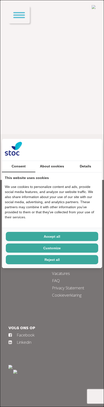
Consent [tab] (19, 166)
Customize (52, 248)
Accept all (52, 236)
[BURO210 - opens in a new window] (81, 149)
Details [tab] (85, 166)
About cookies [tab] (52, 166)
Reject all (52, 260)
